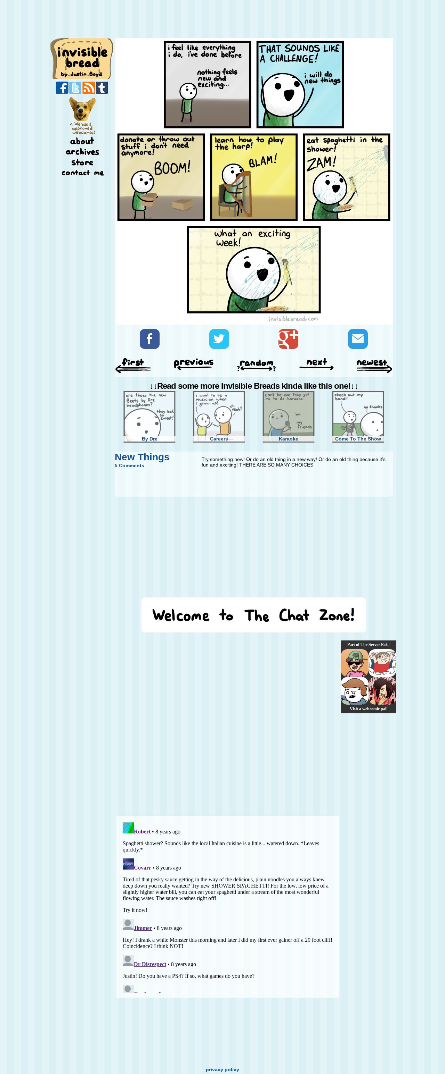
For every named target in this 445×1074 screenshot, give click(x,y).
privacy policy (222, 1069)
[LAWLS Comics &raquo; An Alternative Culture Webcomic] (382, 691)
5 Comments (129, 465)
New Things (142, 457)
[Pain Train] (382, 663)
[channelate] (355, 691)
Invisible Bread (82, 58)
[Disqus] (227, 724)
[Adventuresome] (355, 663)
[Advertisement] (251, 19)
